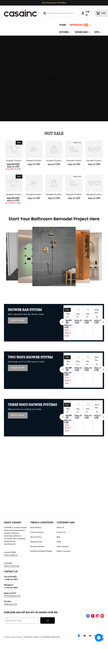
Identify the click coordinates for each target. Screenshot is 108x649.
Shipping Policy (36, 542)
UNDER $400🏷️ (82, 32)
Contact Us (61, 532)
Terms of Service (36, 532)
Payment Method (37, 546)
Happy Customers (64, 551)
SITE (97, 32)
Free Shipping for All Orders (54, 3)
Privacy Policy (36, 537)
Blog (58, 537)
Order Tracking (62, 546)
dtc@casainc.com (10, 604)
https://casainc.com (11, 566)
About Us (60, 528)
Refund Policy (35, 528)
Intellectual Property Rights (41, 551)
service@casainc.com (12, 596)
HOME (62, 25)
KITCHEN (64, 32)
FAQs (59, 542)
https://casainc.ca (11, 555)
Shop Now (18, 320)
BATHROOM (76, 25)
